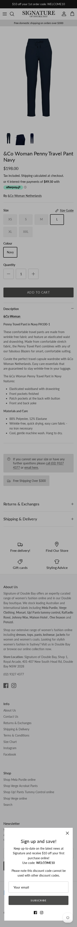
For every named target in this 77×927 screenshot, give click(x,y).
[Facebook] (35, 912)
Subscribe (38, 900)
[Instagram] (41, 912)
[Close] (67, 833)
